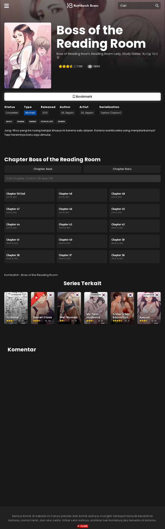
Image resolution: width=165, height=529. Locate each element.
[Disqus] (82, 410)
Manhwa (30, 112)
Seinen (61, 121)
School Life (47, 121)
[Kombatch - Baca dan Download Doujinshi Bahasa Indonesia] (82, 9)
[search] (157, 6)
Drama (20, 121)
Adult (9, 121)
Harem (32, 121)
